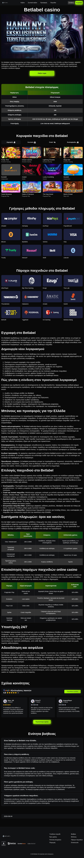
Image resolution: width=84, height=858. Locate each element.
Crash (51, 142)
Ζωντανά (30, 142)
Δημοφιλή (10, 142)
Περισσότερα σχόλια (42, 722)
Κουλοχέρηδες (71, 142)
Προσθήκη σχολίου (72, 691)
